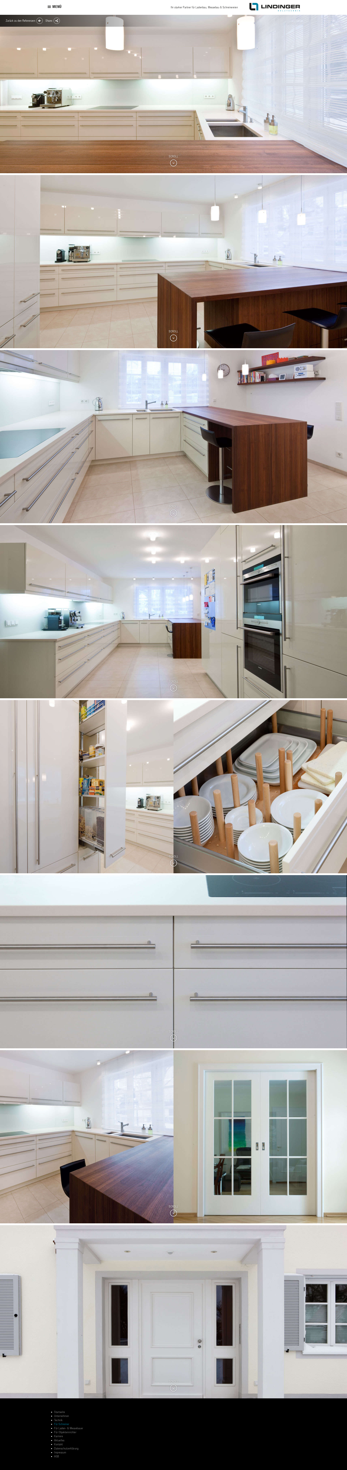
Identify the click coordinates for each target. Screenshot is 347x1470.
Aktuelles (59, 1440)
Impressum (60, 1452)
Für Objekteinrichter (65, 1432)
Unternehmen (61, 1415)
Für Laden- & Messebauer (68, 1428)
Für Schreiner (61, 1424)
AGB (56, 1456)
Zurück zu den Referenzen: (21, 20)
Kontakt (58, 1444)
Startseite (59, 1412)
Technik (58, 1420)
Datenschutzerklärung (66, 1448)
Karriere (58, 1436)
